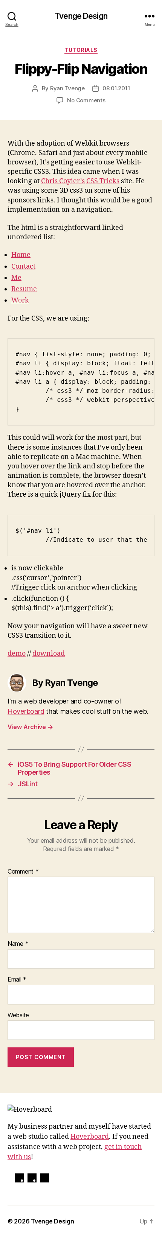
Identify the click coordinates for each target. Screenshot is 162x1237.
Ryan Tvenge (67, 88)
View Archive (30, 727)
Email (17, 979)
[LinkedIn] (44, 1177)
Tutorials (81, 50)
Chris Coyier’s (63, 181)
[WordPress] (19, 1177)
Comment (23, 871)
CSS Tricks (102, 181)
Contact (23, 266)
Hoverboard (26, 711)
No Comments (86, 100)
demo (17, 653)
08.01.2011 (116, 88)
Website (18, 1015)
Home (21, 255)
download (48, 653)
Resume (24, 289)
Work (20, 300)
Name (18, 944)
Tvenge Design (81, 16)
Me (16, 278)
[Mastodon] (32, 1177)
